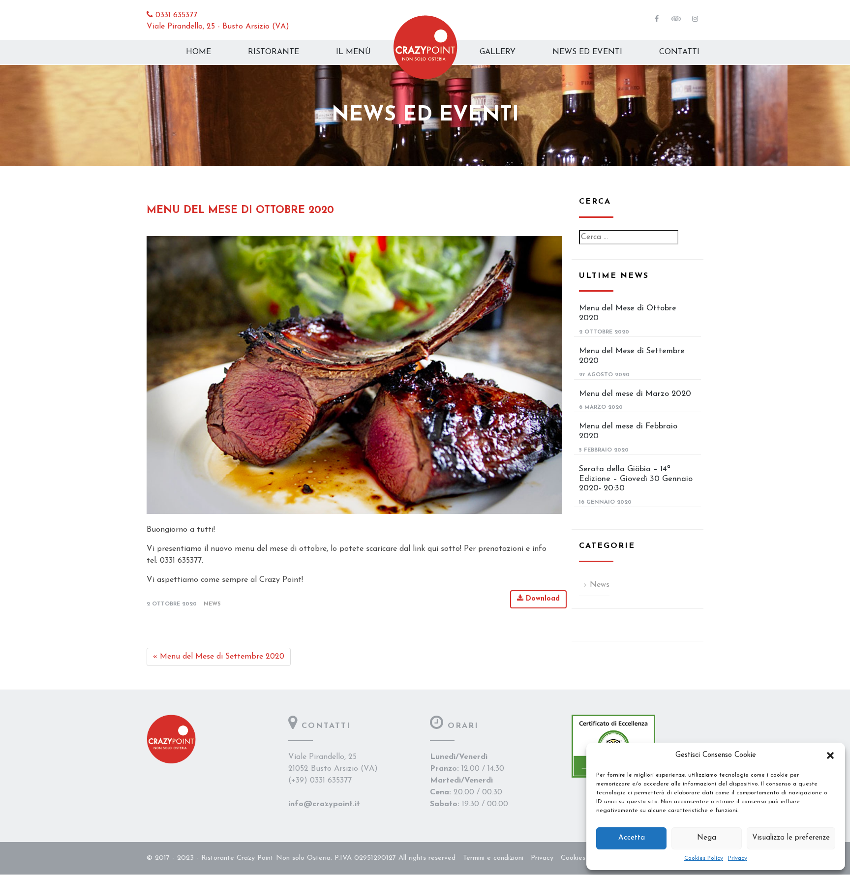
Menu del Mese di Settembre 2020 (218, 657)
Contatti (679, 52)
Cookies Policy (703, 858)
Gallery (498, 52)
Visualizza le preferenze (791, 838)
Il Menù (353, 52)
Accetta (631, 838)
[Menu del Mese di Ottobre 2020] (354, 375)
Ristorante (273, 52)
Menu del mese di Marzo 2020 (635, 394)
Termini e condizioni (493, 858)
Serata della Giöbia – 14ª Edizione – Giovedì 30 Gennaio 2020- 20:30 (636, 479)
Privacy (737, 858)
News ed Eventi (587, 52)
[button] (830, 755)
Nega (706, 838)
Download (541, 599)
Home (198, 52)
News (212, 604)
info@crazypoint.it (324, 804)
